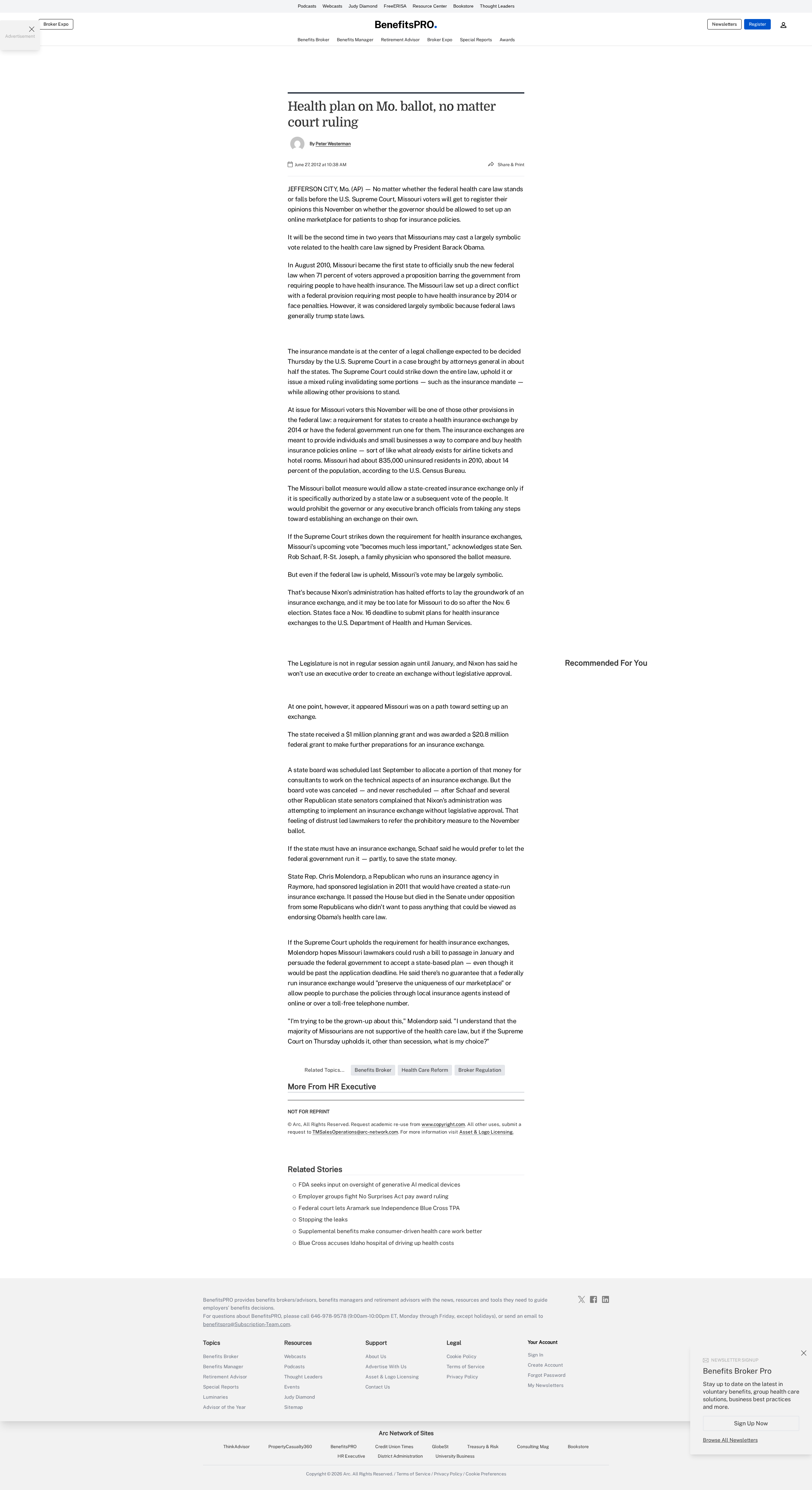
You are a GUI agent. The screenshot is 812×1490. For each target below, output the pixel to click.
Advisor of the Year (224, 1407)
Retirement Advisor (225, 1376)
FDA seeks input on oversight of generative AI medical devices (379, 1184)
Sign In (535, 1354)
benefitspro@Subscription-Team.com (246, 1324)
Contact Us (377, 1386)
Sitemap (293, 1407)
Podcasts (307, 6)
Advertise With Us (386, 1366)
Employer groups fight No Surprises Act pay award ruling (373, 1196)
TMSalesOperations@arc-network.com (355, 1132)
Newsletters (724, 24)
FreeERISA (395, 6)
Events (292, 1386)
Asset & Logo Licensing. (486, 1132)
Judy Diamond (363, 6)
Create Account (545, 1365)
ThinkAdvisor (236, 1446)
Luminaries (215, 1397)
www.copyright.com (443, 1124)
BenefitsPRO (344, 1446)
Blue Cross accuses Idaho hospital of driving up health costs (376, 1242)
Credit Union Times (394, 1446)
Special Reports (221, 1386)
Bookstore (463, 6)
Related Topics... (324, 1070)
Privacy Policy (462, 1376)
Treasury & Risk (483, 1446)
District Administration (400, 1456)
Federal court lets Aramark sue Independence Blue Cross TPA (379, 1208)
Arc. (347, 1473)
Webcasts (332, 6)
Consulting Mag (533, 1446)
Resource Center (430, 6)
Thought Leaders (497, 6)
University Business (455, 1456)
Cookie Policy (461, 1356)
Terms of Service (466, 1366)
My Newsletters (546, 1385)
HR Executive (351, 1456)
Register (757, 24)
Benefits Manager (223, 1366)
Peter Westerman (333, 143)
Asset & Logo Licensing (392, 1376)
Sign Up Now (751, 1423)
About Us (375, 1356)
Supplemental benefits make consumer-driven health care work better (390, 1231)
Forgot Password (547, 1375)
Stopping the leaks (323, 1219)
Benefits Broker (221, 1356)
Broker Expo (56, 24)
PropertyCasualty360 (290, 1446)
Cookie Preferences (486, 1473)
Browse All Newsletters (730, 1440)
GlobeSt (440, 1446)
